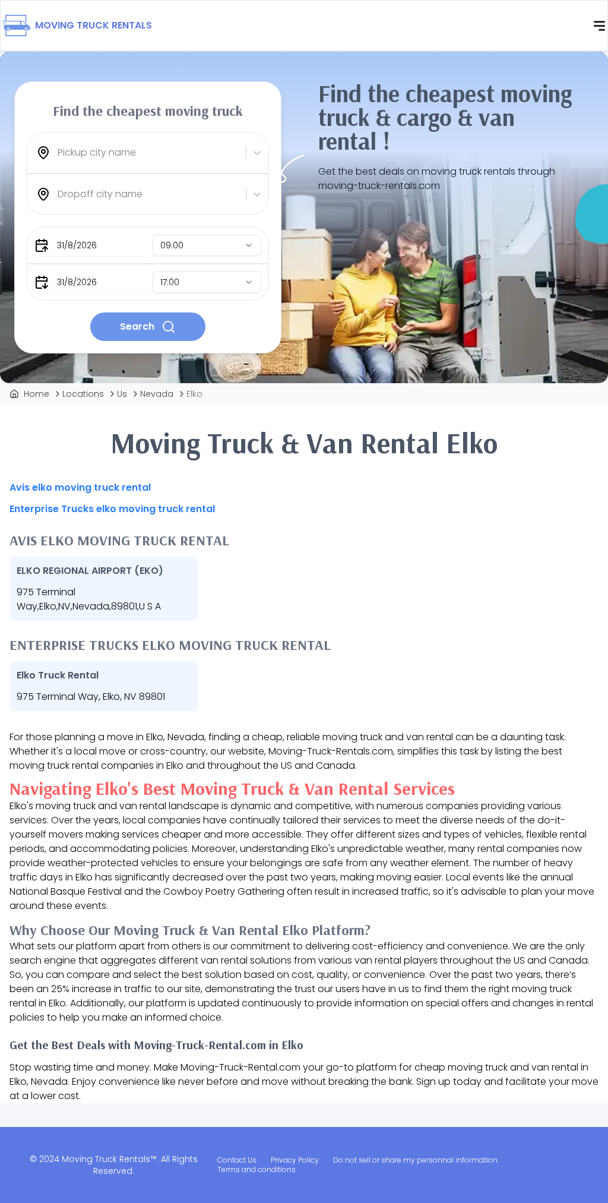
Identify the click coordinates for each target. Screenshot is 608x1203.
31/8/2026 (77, 245)
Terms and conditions (256, 1169)
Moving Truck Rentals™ (109, 1159)
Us (122, 394)
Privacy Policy (295, 1160)
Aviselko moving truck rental (80, 487)
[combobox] (59, 153)
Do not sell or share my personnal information (415, 1160)
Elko (194, 394)
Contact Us (236, 1160)
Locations (83, 394)
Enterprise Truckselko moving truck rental (112, 509)
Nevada (156, 394)
